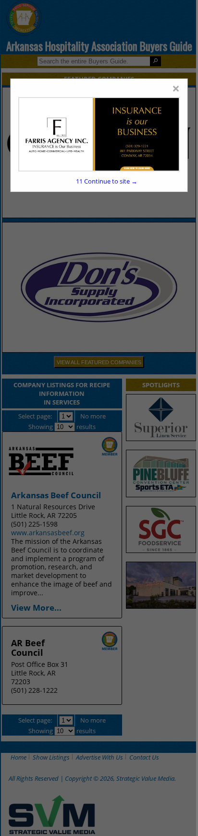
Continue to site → (106, 181)
